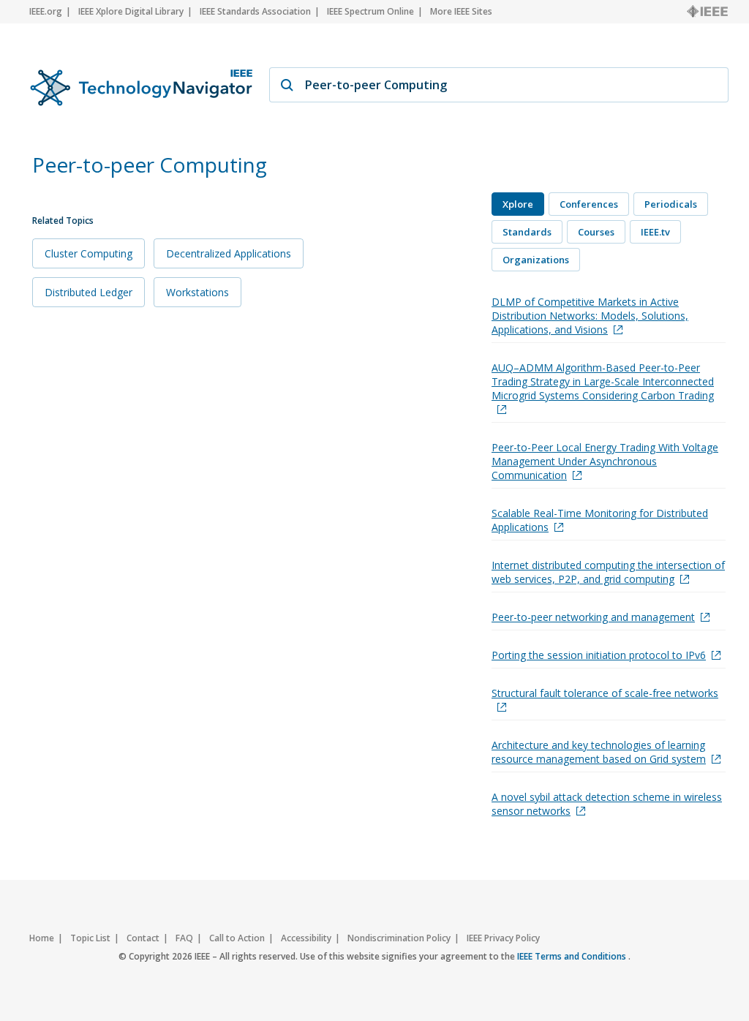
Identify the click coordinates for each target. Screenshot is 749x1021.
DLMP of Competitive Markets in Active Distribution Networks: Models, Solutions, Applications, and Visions (590, 315)
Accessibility (306, 938)
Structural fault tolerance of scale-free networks (605, 693)
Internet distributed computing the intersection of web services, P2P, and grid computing (608, 572)
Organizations (536, 259)
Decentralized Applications (228, 253)
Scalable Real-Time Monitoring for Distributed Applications (600, 520)
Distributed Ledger (88, 292)
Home (41, 938)
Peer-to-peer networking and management (593, 617)
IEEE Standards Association (255, 11)
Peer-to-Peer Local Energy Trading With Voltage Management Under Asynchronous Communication (605, 461)
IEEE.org (45, 11)
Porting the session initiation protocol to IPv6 (599, 655)
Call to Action (237, 938)
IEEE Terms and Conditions (572, 956)
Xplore (518, 204)
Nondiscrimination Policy (399, 938)
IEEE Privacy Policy (503, 938)
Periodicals (670, 204)
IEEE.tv (655, 231)
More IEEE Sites (461, 11)
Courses (596, 231)
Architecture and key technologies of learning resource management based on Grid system (599, 752)
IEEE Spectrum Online (370, 11)
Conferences (589, 204)
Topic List (90, 938)
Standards (527, 231)
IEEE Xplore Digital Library (131, 11)
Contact (143, 938)
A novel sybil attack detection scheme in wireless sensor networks (607, 804)
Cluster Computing (88, 253)
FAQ (184, 938)
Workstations (197, 292)
